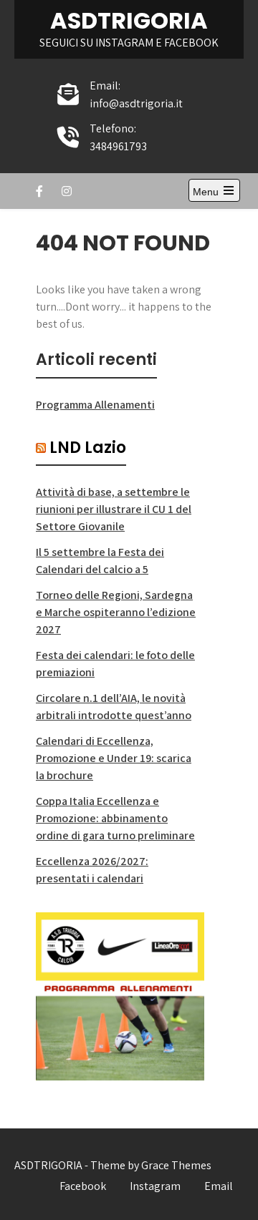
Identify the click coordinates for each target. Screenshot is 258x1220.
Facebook (82, 1186)
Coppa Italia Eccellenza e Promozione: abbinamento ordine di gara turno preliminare (115, 818)
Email (218, 1186)
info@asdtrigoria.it (136, 103)
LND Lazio (87, 447)
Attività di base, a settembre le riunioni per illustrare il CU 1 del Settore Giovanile (113, 509)
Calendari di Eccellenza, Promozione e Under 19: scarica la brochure (113, 758)
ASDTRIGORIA (129, 20)
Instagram (155, 1186)
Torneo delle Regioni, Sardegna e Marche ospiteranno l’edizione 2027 (116, 612)
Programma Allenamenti (95, 404)
